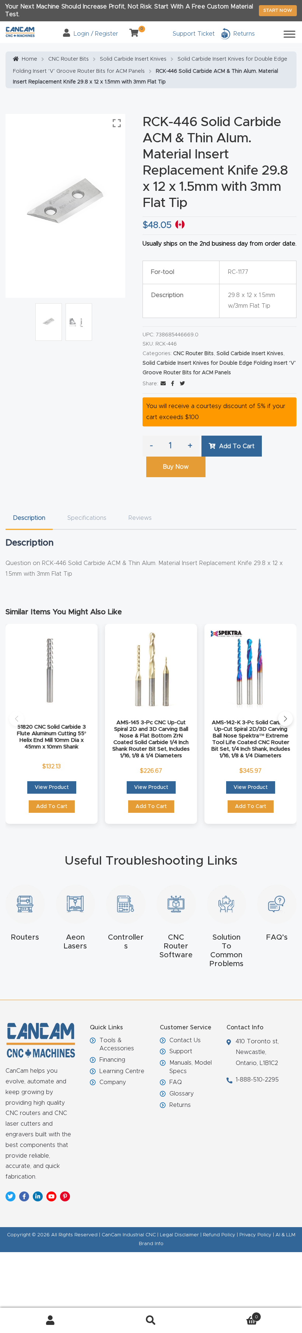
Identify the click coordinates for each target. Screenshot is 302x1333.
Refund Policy (219, 1235)
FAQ (175, 1082)
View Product (52, 787)
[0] (131, 34)
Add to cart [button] (51, 806)
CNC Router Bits (68, 59)
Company (112, 1082)
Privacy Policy (255, 1235)
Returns (180, 1105)
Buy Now (176, 467)
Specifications (86, 518)
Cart (229, 1314)
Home (29, 59)
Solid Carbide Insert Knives (133, 59)
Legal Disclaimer (179, 1235)
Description (29, 518)
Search (151, 1320)
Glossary (181, 1094)
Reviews (140, 518)
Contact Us (185, 1040)
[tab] (29, 518)
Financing (112, 1060)
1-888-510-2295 (257, 1080)
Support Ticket (194, 34)
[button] (16, 718)
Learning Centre (121, 1071)
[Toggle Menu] (289, 34)
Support (180, 1051)
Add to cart (236, 446)
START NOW (277, 10)
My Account (50, 1320)
